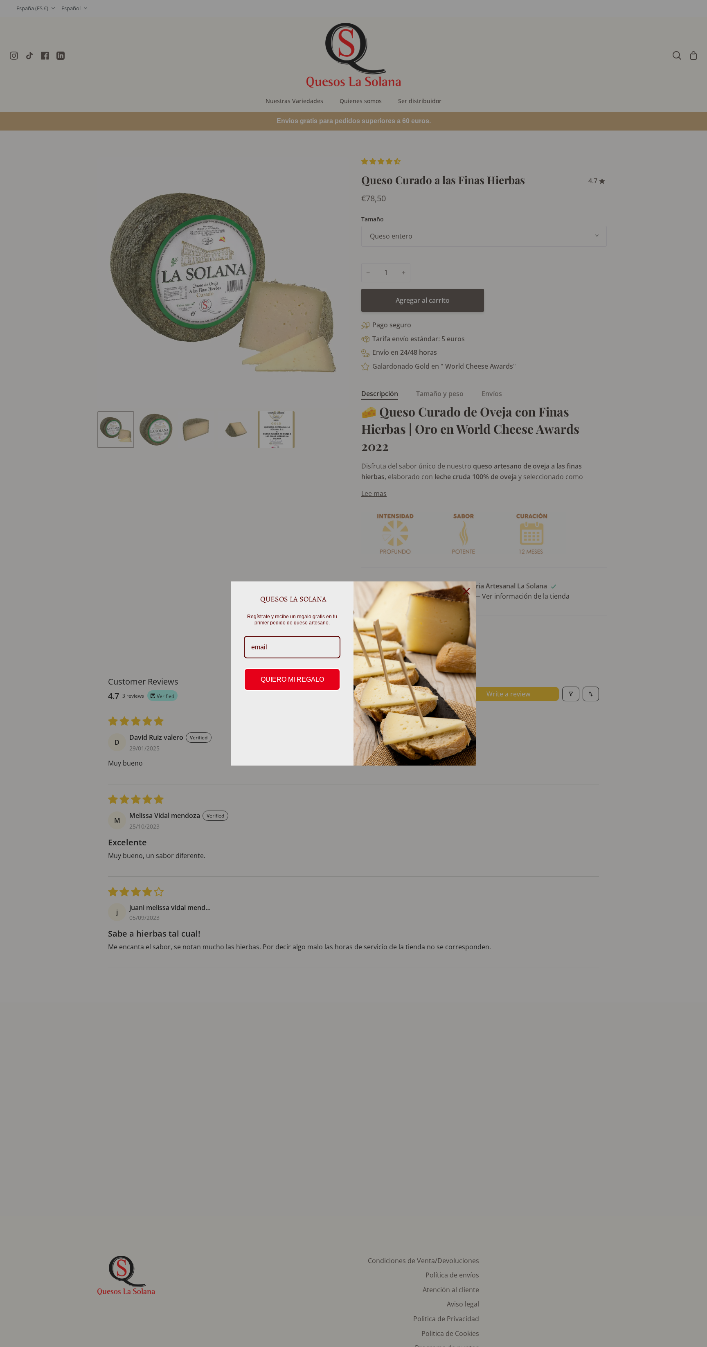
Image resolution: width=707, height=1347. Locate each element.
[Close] (466, 591)
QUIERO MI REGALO (292, 679)
